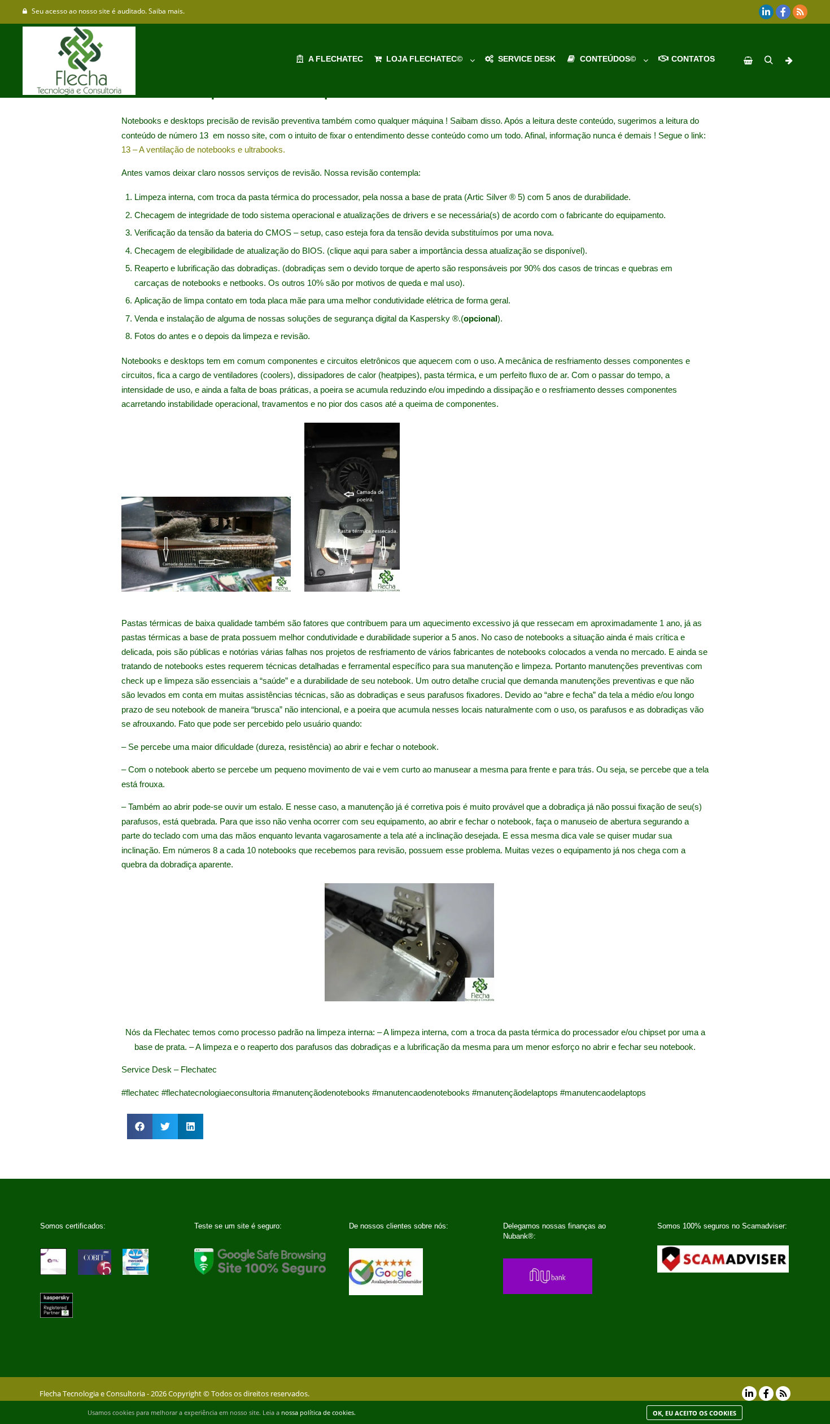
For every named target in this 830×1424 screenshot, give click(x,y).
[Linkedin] (766, 12)
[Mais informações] (789, 60)
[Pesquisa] (768, 60)
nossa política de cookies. (318, 1412)
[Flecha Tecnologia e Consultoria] (79, 61)
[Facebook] (783, 12)
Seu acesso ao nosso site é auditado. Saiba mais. (108, 11)
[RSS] (800, 12)
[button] (139, 1126)
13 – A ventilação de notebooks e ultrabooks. (203, 149)
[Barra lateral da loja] (748, 60)
